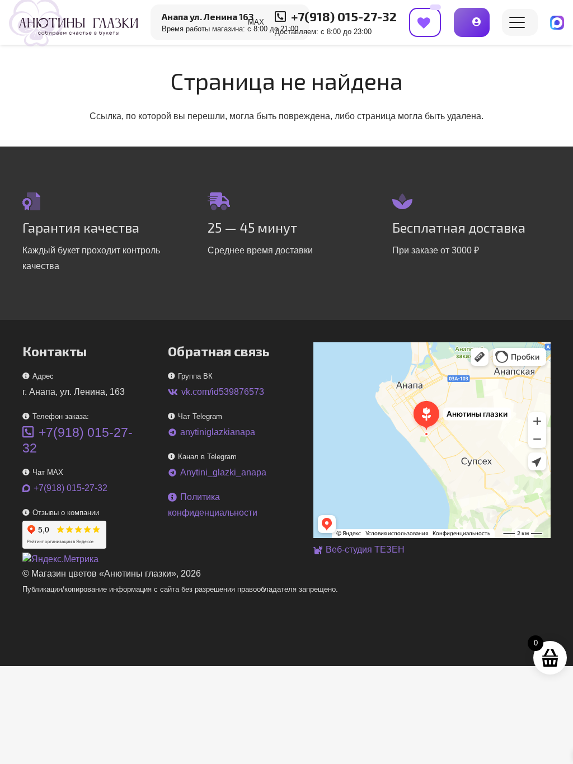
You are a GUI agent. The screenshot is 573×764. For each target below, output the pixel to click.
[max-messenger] (557, 23)
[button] (517, 22)
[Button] (472, 22)
